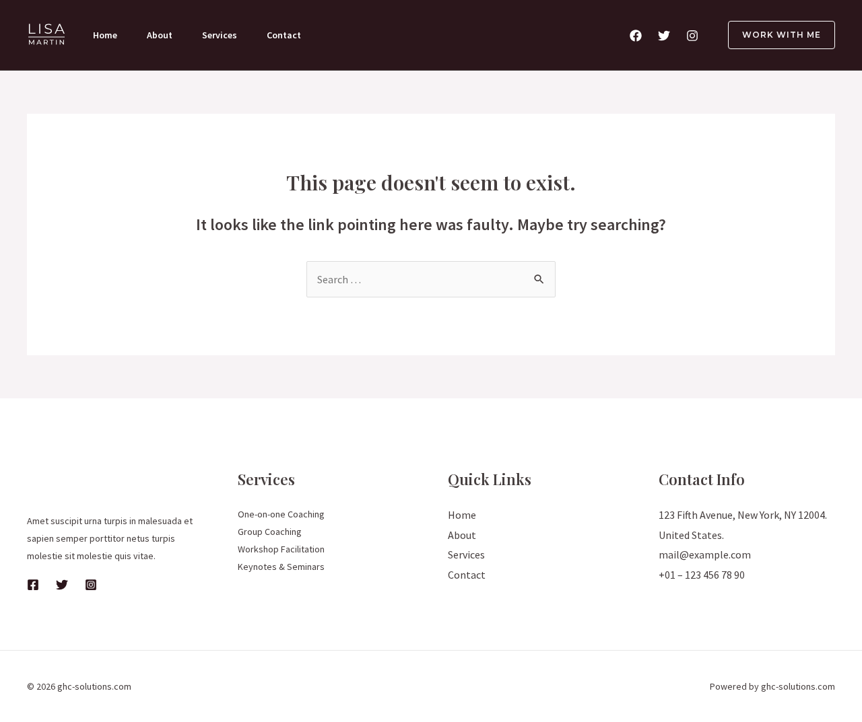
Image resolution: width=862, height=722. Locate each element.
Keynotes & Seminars (281, 567)
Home (105, 35)
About (159, 35)
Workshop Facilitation (281, 549)
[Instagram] (692, 36)
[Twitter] (664, 36)
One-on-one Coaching (281, 514)
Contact (284, 35)
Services (219, 35)
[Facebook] (636, 36)
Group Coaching (270, 532)
